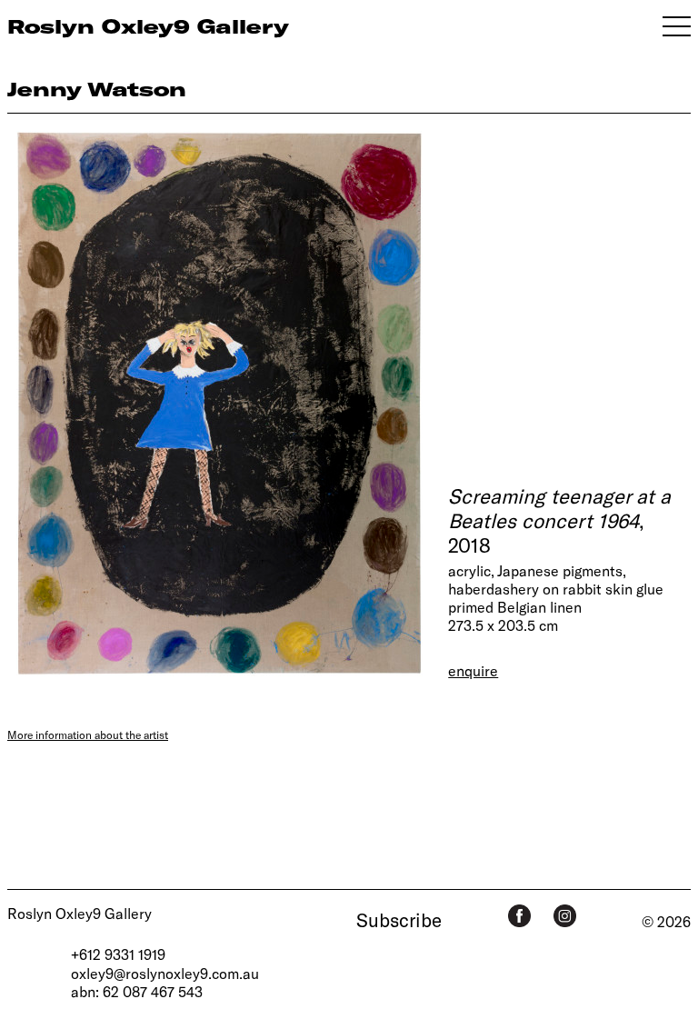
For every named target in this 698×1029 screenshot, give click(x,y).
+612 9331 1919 (118, 954)
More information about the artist (87, 734)
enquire (473, 670)
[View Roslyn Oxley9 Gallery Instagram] (564, 915)
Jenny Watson (96, 88)
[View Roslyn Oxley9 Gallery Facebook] (519, 915)
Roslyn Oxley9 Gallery (79, 913)
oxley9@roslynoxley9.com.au (165, 973)
